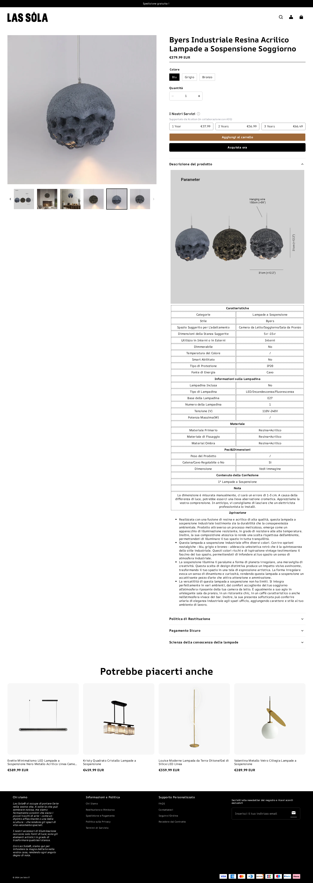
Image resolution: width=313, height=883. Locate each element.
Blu (174, 77)
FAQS (162, 803)
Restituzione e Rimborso (100, 809)
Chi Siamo (92, 803)
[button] (281, 17)
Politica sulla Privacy (98, 821)
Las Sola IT (25, 877)
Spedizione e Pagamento (100, 815)
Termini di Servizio (97, 827)
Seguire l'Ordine (168, 815)
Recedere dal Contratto (172, 821)
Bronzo (207, 77)
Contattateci (166, 809)
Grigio (189, 77)
